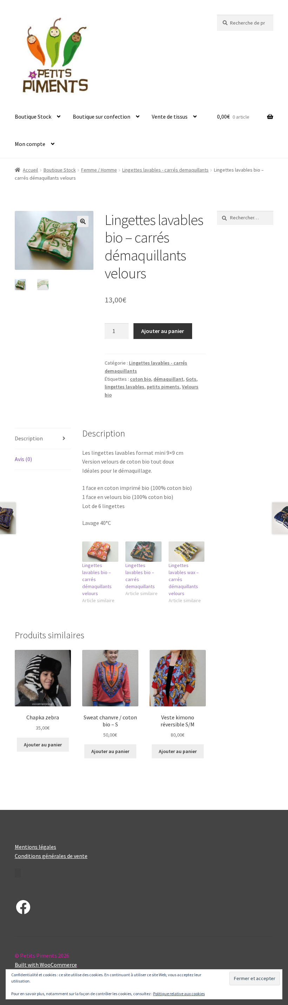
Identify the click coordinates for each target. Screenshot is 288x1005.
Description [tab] (29, 438)
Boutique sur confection (101, 116)
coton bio (140, 379)
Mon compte (30, 143)
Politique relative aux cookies (179, 993)
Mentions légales (35, 846)
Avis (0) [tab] (23, 458)
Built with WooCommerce (46, 964)
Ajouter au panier (162, 330)
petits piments (163, 387)
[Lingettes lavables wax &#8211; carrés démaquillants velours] (187, 551)
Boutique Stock (33, 116)
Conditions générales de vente (51, 855)
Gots (191, 379)
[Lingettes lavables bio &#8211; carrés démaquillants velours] (100, 551)
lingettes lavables (124, 387)
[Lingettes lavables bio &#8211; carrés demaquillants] (143, 551)
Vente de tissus (170, 116)
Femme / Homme (99, 170)
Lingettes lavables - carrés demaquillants (165, 170)
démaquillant (168, 379)
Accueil (30, 170)
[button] (83, 221)
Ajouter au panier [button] (43, 744)
